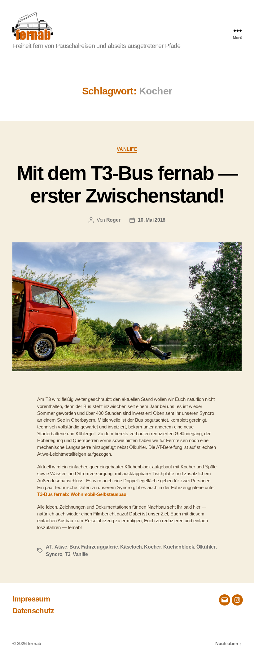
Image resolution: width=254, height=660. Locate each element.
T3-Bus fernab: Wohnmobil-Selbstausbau (81, 494)
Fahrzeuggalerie (99, 546)
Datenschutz (33, 610)
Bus (74, 546)
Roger (113, 220)
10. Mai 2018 (151, 220)
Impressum (31, 599)
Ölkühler (206, 546)
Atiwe (61, 546)
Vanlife (127, 149)
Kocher (152, 546)
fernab (34, 643)
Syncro (54, 554)
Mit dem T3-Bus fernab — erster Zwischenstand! (127, 184)
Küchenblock (178, 546)
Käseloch (131, 546)
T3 (67, 554)
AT (49, 546)
